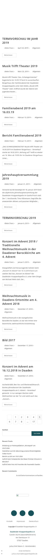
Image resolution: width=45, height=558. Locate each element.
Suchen (5, 430)
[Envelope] (31, 513)
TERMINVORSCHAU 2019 (19, 218)
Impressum (21, 521)
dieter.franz (9, 48)
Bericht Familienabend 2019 (22, 135)
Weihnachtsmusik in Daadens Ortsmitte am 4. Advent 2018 (19, 299)
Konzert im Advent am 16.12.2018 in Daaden (17, 368)
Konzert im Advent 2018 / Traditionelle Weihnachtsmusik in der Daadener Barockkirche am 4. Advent (21, 249)
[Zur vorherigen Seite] (9, 417)
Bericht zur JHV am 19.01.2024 (12, 456)
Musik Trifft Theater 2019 (20, 66)
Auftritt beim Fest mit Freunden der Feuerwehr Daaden (21, 464)
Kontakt (10, 521)
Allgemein (36, 48)
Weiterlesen (10, 54)
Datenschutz (33, 521)
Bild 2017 (8, 340)
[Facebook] (14, 513)
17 (33, 421)
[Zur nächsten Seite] (39, 421)
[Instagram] (22, 513)
